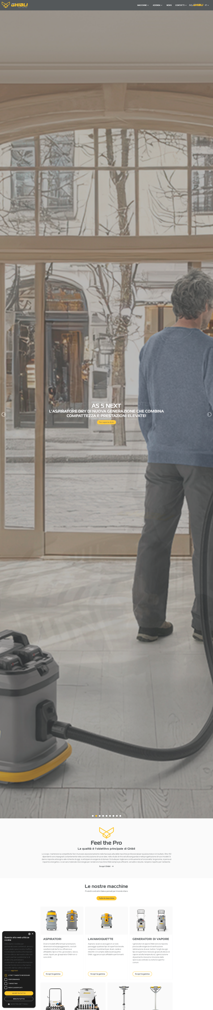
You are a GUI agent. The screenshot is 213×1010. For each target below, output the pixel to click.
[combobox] (29, 934)
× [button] (32, 934)
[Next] (209, 414)
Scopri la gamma (53, 974)
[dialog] (19, 969)
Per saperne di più (106, 420)
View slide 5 (106, 816)
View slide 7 (113, 816)
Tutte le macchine (106, 898)
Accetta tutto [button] (18, 993)
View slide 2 (96, 816)
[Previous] (3, 414)
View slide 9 (120, 816)
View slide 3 (100, 816)
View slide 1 (93, 816)
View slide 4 (103, 816)
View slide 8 (117, 816)
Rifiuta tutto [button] (19, 999)
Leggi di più (14, 970)
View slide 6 (110, 816)
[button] (18, 1004)
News (169, 5)
